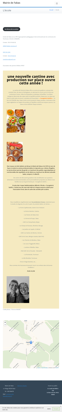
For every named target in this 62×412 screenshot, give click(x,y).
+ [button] (5, 322)
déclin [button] (49, 408)
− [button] (5, 325)
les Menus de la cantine (11, 29)
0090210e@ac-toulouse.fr (10, 46)
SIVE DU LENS (6, 52)
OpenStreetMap (45, 367)
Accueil (51, 10)
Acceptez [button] (56, 408)
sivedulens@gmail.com (9, 59)
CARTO (57, 367)
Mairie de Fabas (11, 2)
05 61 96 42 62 (12, 56)
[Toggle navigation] (57, 3)
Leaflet (38, 367)
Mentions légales (22, 386)
